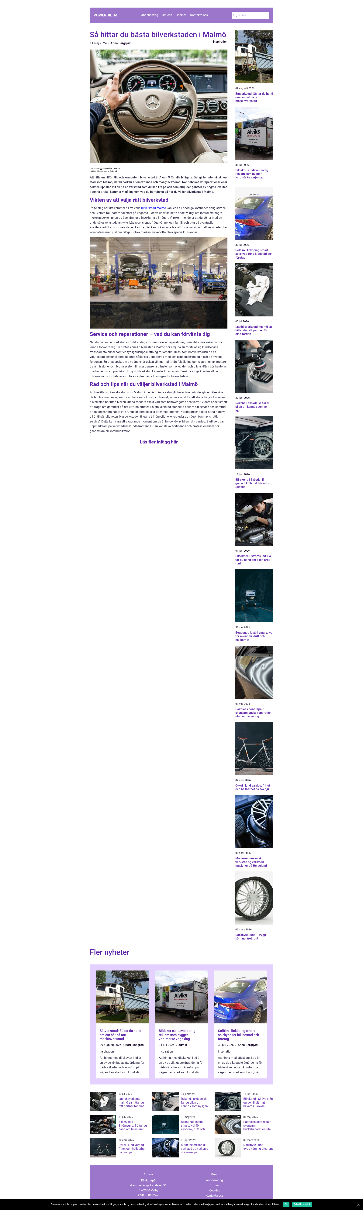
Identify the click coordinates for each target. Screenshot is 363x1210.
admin (182, 1045)
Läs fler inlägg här (159, 442)
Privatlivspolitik (302, 1204)
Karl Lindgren (134, 1045)
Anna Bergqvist (121, 43)
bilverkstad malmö (153, 208)
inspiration (220, 41)
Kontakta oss (199, 15)
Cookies (181, 15)
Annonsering (149, 15)
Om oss (167, 15)
